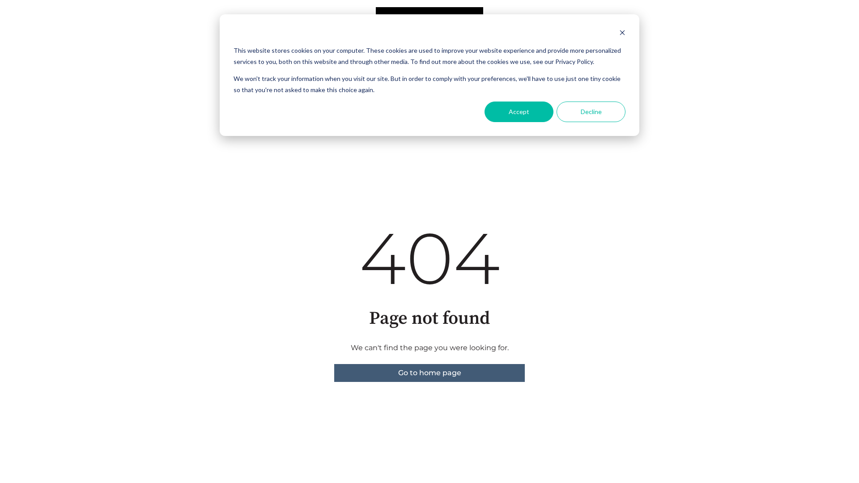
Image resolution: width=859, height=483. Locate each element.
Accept (519, 111)
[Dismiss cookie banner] (622, 33)
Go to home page (429, 373)
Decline (591, 111)
